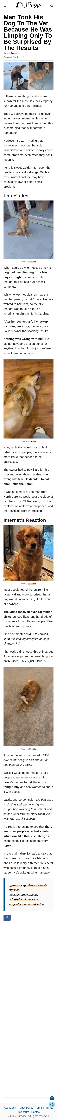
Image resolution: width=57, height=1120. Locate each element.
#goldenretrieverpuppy (23, 894)
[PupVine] (28, 6)
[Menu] (5, 6)
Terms (39, 1107)
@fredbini (32, 261)
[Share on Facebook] (7, 918)
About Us (9, 1107)
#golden (14, 889)
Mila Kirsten (11, 53)
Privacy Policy (25, 1107)
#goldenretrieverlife (35, 885)
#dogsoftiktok (18, 899)
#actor (31, 899)
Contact (35, 1112)
